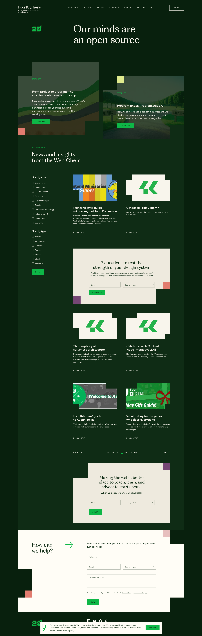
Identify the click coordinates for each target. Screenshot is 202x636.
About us (128, 8)
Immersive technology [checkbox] (44, 209)
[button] (78, 452)
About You (114, 8)
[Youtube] (94, 621)
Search (151, 9)
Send (93, 602)
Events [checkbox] (38, 205)
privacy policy (68, 630)
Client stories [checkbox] (40, 187)
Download (97, 293)
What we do (73, 8)
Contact (176, 8)
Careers (141, 8)
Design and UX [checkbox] (41, 191)
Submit (95, 512)
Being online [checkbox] (40, 182)
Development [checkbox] (41, 196)
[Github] (100, 621)
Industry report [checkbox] (41, 214)
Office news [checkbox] (40, 218)
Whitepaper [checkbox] (40, 241)
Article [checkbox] (38, 236)
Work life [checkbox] (39, 222)
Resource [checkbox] (39, 263)
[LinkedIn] (88, 621)
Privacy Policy (126, 593)
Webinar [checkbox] (38, 245)
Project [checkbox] (38, 254)
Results (87, 8)
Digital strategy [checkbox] (42, 200)
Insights (100, 8)
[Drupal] (106, 621)
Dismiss (152, 628)
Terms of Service (139, 593)
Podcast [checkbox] (38, 250)
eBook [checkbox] (37, 259)
